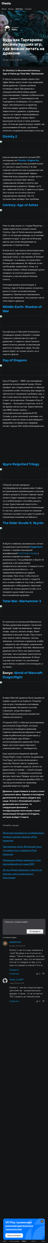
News (11, 9)
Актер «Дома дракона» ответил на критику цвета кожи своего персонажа (22, 873)
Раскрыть (14, 970)
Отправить (34, 931)
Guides (28, 9)
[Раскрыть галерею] (24, 146)
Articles (19, 9)
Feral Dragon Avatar (27, 553)
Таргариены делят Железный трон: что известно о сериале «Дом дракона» (22, 850)
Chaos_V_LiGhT (16, 979)
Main (4, 9)
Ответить (14, 973)
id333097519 (15, 942)
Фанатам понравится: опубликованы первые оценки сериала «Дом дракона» (23, 836)
